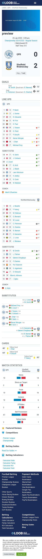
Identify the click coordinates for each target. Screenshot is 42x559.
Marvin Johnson (16, 275)
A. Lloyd (9, 162)
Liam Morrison (18, 172)
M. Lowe (16, 220)
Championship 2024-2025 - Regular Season (21, 41)
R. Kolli (15, 165)
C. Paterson (10, 92)
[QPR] (21, 54)
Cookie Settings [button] (9, 554)
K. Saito (16, 155)
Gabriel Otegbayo (19, 258)
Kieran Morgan (18, 138)
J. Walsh (16, 169)
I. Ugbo (15, 279)
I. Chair (15, 142)
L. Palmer (16, 254)
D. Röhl (7, 288)
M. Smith (12, 87)
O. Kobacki (17, 272)
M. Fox (15, 121)
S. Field (15, 131)
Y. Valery (16, 210)
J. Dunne (16, 114)
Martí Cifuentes (11, 192)
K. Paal (15, 124)
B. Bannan (27, 87)
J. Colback (17, 158)
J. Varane (16, 128)
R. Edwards (17, 117)
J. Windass (17, 241)
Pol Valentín (17, 265)
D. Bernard (16, 217)
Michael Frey (18, 145)
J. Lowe (16, 238)
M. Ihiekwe (17, 213)
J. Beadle (16, 206)
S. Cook (16, 179)
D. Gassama (17, 234)
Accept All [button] (21, 554)
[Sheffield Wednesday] (21, 65)
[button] (35, 3)
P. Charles (16, 261)
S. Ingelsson (17, 268)
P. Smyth (16, 135)
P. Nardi (15, 110)
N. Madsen (17, 183)
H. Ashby (16, 176)
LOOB (4, 8)
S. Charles (27, 92)
